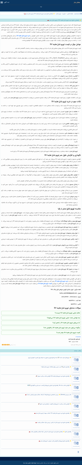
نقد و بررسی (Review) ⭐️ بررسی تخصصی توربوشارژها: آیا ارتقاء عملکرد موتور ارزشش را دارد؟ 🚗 (48, 395)
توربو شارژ (58, 14)
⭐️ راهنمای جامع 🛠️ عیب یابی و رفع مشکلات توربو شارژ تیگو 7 (56, 367)
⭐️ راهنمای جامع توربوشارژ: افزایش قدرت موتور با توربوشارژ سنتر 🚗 (55, 441)
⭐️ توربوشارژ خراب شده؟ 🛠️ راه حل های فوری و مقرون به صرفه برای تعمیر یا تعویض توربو (49, 358)
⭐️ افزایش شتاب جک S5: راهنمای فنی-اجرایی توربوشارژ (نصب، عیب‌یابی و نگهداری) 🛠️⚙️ (49, 385)
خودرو (64, 14)
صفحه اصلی (70, 14)
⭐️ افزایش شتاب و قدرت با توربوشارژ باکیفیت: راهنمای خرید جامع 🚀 (54, 404)
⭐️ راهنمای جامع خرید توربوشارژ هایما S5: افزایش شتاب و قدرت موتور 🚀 (53, 376)
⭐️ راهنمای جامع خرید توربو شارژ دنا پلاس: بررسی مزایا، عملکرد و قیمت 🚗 (53, 422)
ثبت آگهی (6, 2)
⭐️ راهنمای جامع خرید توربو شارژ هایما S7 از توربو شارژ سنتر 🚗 (39, 14)
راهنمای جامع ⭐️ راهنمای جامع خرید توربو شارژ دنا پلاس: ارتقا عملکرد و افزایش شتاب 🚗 (50, 432)
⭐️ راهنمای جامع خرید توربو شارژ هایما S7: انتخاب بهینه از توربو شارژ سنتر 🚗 (52, 413)
